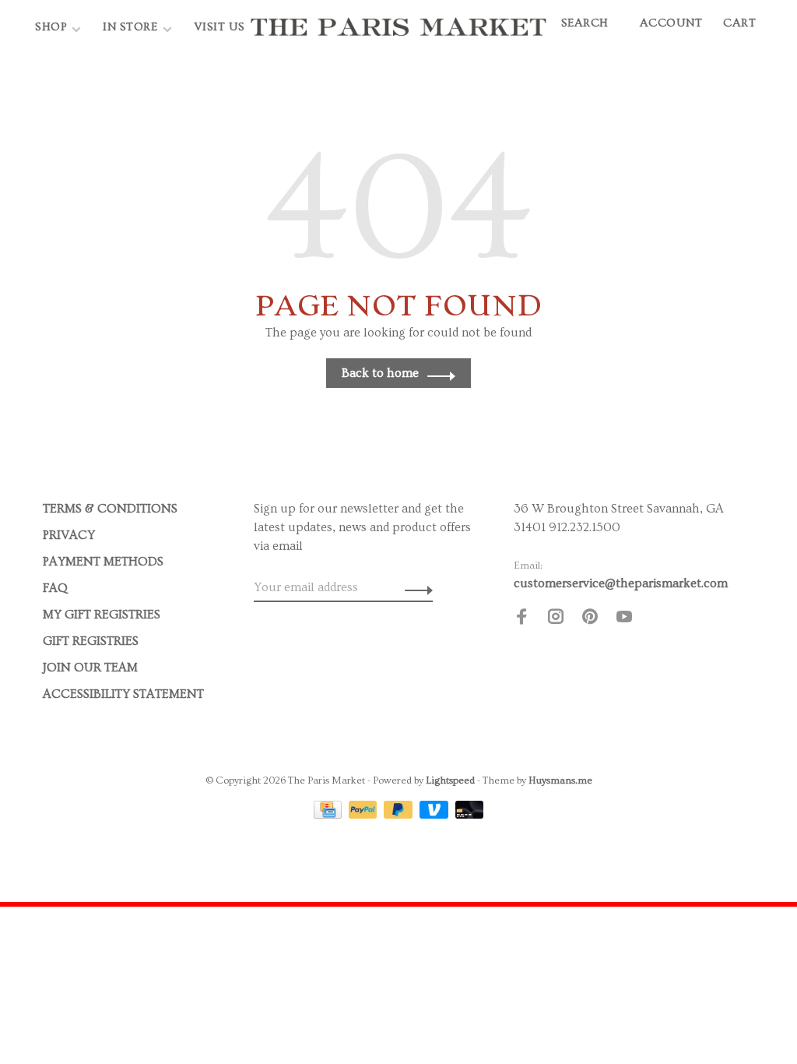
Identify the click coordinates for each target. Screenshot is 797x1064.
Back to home (380, 373)
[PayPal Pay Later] (400, 815)
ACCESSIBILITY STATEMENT (123, 694)
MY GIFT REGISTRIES (101, 615)
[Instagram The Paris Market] (556, 619)
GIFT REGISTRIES (91, 641)
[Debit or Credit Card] (469, 815)
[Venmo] (435, 815)
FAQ (55, 588)
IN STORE (132, 26)
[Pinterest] (590, 619)
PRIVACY (69, 535)
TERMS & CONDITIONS (110, 509)
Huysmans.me (560, 780)
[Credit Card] (329, 815)
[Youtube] (624, 619)
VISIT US (219, 26)
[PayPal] (365, 815)
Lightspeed (450, 780)
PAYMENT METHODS (103, 562)
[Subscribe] (414, 587)
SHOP (51, 26)
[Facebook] (521, 619)
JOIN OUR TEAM (90, 668)
